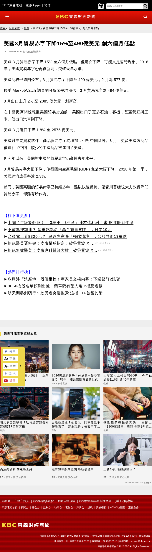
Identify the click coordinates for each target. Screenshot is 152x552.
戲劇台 (47, 507)
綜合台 (36, 507)
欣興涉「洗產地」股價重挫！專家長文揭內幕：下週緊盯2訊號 (64, 279)
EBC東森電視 (12, 5)
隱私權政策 (144, 536)
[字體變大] (10, 360)
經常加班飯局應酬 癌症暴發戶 (73, 469)
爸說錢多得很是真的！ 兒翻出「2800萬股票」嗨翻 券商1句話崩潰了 (127, 425)
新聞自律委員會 (43, 501)
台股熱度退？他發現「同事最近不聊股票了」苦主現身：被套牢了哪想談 (76, 425)
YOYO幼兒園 (117, 507)
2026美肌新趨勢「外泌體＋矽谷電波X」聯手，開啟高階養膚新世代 (76, 377)
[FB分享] (10, 353)
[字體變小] (10, 367)
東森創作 (133, 507)
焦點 (26, 28)
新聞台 (25, 507)
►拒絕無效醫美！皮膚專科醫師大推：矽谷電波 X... (50, 250)
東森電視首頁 (9, 507)
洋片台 (80, 507)
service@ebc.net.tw (140, 541)
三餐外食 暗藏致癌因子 (119, 469)
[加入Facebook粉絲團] (10, 374)
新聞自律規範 (66, 501)
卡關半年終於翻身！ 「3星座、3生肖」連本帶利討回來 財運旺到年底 (70, 222)
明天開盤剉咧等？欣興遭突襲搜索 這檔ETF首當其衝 (55, 293)
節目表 (6, 501)
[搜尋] (144, 20)
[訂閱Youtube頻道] (10, 382)
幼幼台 (58, 507)
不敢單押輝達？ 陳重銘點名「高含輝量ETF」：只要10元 (60, 229)
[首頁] (76, 16)
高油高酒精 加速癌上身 (16, 469)
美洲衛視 (101, 507)
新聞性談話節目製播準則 (95, 501)
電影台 (69, 507)
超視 (90, 507)
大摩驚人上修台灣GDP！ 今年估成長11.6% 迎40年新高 (127, 377)
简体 (47, 5)
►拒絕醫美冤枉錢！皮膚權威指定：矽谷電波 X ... (49, 243)
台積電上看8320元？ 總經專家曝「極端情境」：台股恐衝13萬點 (67, 236)
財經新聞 (14, 28)
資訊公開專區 (124, 501)
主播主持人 (21, 501)
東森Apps (33, 5)
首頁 (3, 28)
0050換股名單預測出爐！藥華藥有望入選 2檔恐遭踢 (55, 286)
